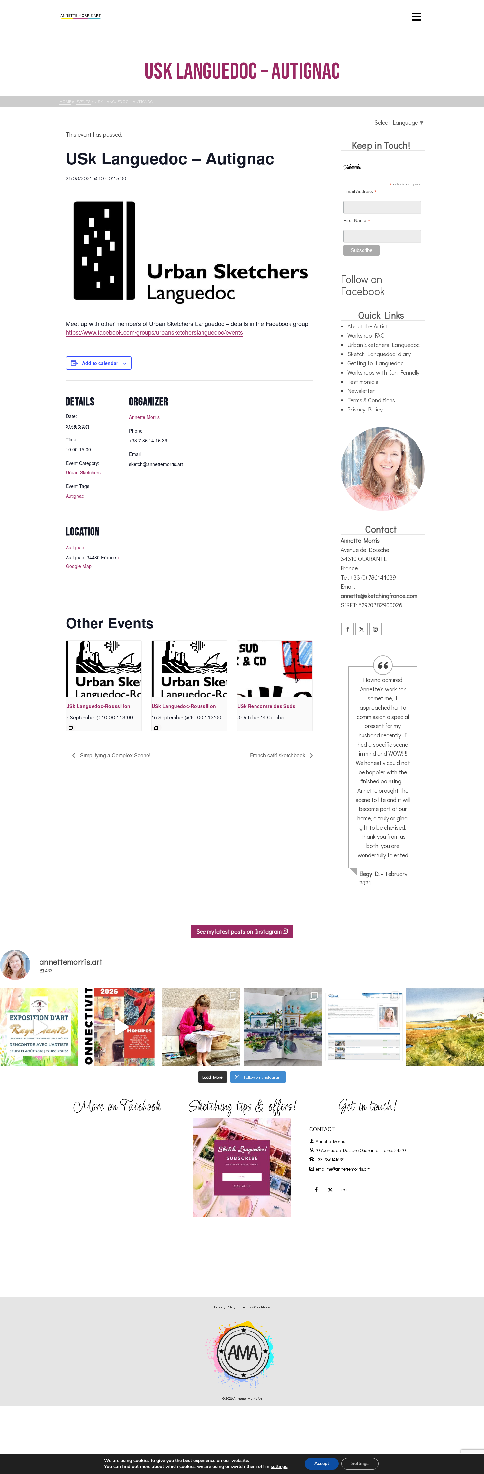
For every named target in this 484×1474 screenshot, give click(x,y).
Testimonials (362, 381)
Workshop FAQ (366, 335)
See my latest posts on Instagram (239, 931)
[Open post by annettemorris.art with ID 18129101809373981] (283, 1027)
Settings (360, 1463)
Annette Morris (144, 417)
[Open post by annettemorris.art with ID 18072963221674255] (120, 1027)
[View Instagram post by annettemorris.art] (71, 1058)
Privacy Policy (365, 409)
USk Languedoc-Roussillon (98, 706)
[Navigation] (416, 16)
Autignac (75, 496)
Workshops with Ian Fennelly (383, 372)
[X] (361, 629)
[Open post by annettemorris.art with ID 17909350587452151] (39, 1027)
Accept (321, 1463)
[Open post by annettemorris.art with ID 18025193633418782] (445, 1027)
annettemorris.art (38, 994)
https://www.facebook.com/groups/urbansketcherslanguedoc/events (154, 332)
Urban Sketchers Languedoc (383, 345)
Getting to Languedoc (375, 363)
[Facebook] (347, 629)
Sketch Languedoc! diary (379, 354)
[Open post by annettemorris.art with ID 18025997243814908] (201, 1027)
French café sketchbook (278, 755)
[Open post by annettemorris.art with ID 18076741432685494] (364, 1027)
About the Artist (367, 326)
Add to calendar (100, 363)
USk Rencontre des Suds (266, 706)
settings (279, 1467)
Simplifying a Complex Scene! (114, 755)
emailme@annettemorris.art (343, 1169)
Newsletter (361, 391)
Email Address (360, 191)
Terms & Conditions (371, 400)
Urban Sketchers (83, 472)
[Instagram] (375, 629)
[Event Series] (71, 728)
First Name (356, 220)
